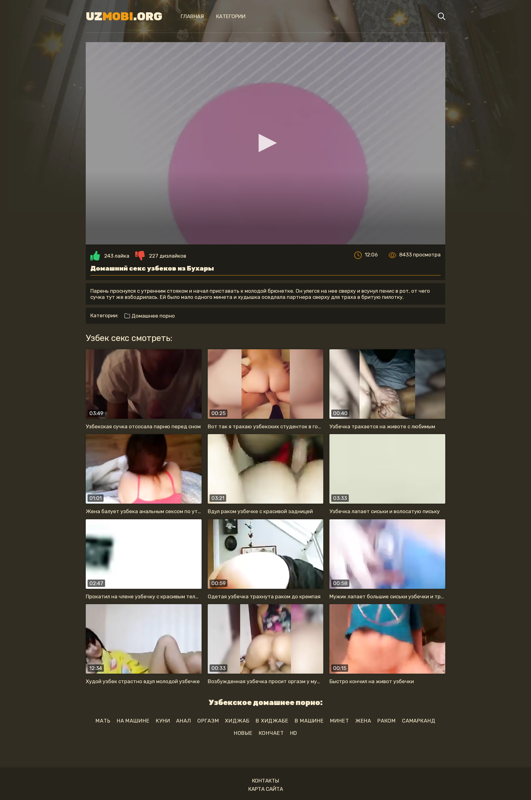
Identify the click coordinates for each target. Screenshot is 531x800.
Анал (183, 721)
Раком (386, 721)
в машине (309, 721)
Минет (339, 721)
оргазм (208, 721)
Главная (192, 16)
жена (363, 721)
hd (293, 733)
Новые (243, 733)
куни (163, 721)
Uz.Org (124, 16)
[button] (265, 142)
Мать (103, 721)
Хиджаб (237, 721)
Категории (231, 16)
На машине (133, 721)
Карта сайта (265, 789)
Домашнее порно (152, 316)
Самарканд (418, 721)
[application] (265, 143)
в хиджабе (272, 721)
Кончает (271, 733)
